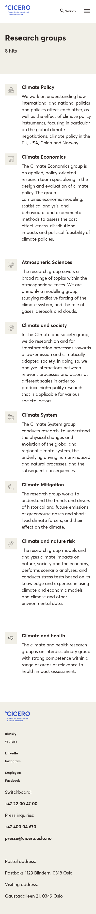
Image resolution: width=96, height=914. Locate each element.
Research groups (35, 37)
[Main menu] (87, 11)
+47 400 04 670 (20, 827)
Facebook (12, 780)
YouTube (11, 742)
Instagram (13, 761)
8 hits (11, 51)
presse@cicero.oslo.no (28, 838)
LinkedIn (11, 753)
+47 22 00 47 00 (21, 803)
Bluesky (10, 734)
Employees (13, 773)
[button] (17, 11)
